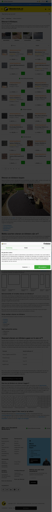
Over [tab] (43, 247)
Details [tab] (26, 247)
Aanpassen (25, 267)
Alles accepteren (42, 267)
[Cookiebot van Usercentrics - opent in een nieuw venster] (44, 244)
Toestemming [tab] (9, 247)
